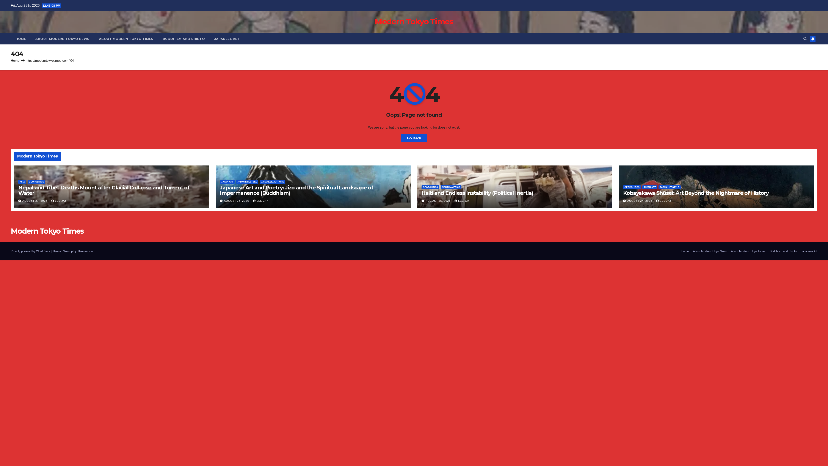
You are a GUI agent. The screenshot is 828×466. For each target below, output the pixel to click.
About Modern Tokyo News (62, 39)
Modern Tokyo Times (414, 21)
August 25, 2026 (439, 200)
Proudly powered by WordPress (31, 251)
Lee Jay (61, 200)
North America (451, 187)
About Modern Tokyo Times (126, 39)
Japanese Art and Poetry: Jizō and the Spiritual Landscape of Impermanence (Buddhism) (296, 190)
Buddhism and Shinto (184, 39)
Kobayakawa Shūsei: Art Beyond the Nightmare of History (696, 193)
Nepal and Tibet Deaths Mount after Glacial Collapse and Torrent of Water (104, 190)
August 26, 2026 (237, 200)
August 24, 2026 (640, 200)
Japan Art (227, 182)
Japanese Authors (272, 182)
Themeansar (85, 251)
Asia (22, 182)
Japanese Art (227, 39)
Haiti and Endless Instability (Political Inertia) (477, 193)
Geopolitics (36, 182)
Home (21, 39)
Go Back (414, 138)
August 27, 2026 (35, 200)
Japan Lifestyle (247, 182)
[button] (805, 39)
